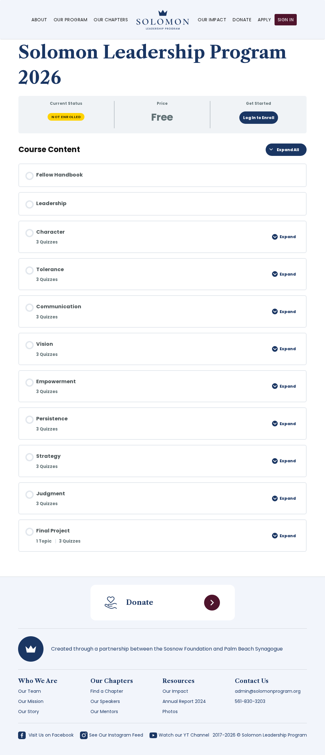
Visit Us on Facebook (50, 735)
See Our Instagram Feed (116, 735)
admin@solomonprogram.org (268, 691)
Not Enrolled (66, 116)
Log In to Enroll (258, 117)
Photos (170, 711)
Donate (242, 20)
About (39, 20)
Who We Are (37, 681)
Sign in (286, 20)
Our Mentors (104, 711)
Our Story (28, 711)
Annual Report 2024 (184, 701)
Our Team (29, 691)
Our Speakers (105, 701)
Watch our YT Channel (184, 735)
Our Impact (212, 20)
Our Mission (30, 701)
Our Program (71, 20)
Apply (264, 20)
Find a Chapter (106, 691)
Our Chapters (111, 20)
